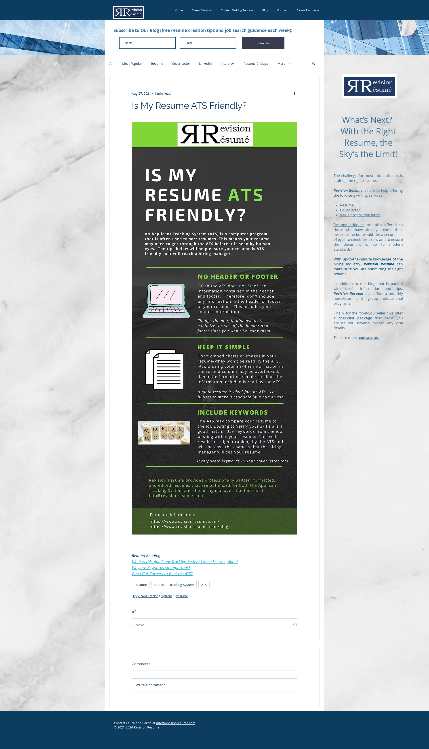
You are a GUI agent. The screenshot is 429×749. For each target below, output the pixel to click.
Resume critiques (349, 224)
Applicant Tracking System (174, 585)
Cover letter (350, 210)
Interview (228, 63)
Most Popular (132, 63)
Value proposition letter (360, 214)
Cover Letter (181, 63)
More (281, 63)
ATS (204, 585)
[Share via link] (134, 611)
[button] (314, 63)
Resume (157, 63)
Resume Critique (256, 63)
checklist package (355, 318)
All (111, 63)
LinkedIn (205, 63)
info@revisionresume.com (175, 723)
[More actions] (294, 93)
